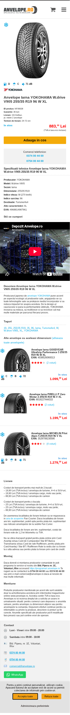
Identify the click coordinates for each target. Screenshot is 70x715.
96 (32, 328)
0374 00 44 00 (35, 155)
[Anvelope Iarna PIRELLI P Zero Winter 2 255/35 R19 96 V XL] (13, 420)
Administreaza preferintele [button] (35, 706)
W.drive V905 (11, 330)
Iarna (38, 328)
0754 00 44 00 (35, 160)
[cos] (52, 10)
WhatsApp (17, 674)
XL (21, 330)
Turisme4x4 (48, 328)
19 (5, 328)
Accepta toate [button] (25, 696)
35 (28, 328)
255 (10, 328)
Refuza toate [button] (51, 696)
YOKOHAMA (31, 330)
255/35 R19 (19, 328)
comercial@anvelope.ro (22, 666)
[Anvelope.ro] (20, 12)
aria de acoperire (14, 518)
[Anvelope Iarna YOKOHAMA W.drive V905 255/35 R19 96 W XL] (38, 77)
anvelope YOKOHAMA (38, 295)
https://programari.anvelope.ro (45, 568)
